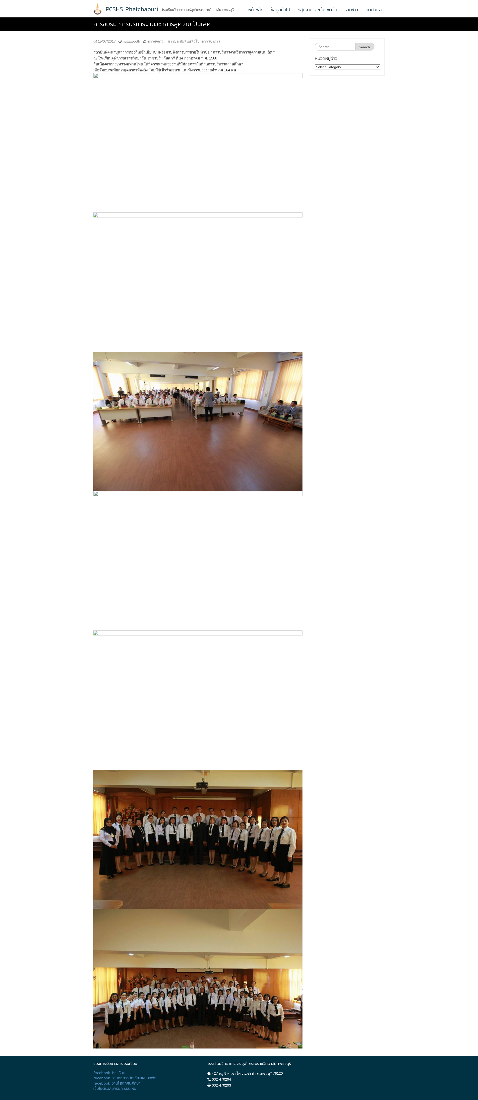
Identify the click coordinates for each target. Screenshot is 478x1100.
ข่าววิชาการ (210, 41)
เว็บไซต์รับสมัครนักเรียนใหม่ (114, 1088)
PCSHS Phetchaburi (132, 9)
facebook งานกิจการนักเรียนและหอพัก (125, 1078)
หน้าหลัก (255, 9)
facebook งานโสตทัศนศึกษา (116, 1083)
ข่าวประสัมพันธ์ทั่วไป (183, 41)
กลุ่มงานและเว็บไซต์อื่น (317, 9)
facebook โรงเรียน (109, 1073)
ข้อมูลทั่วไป (280, 9)
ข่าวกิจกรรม (156, 41)
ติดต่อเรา (373, 9)
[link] (197, 61)
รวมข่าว (351, 9)
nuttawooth (131, 41)
